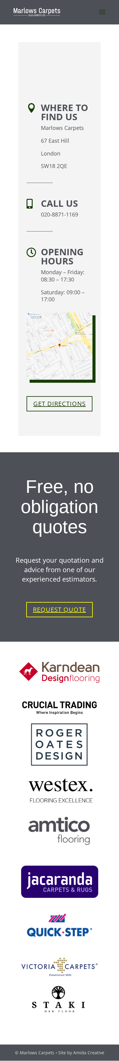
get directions (59, 404)
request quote (59, 609)
